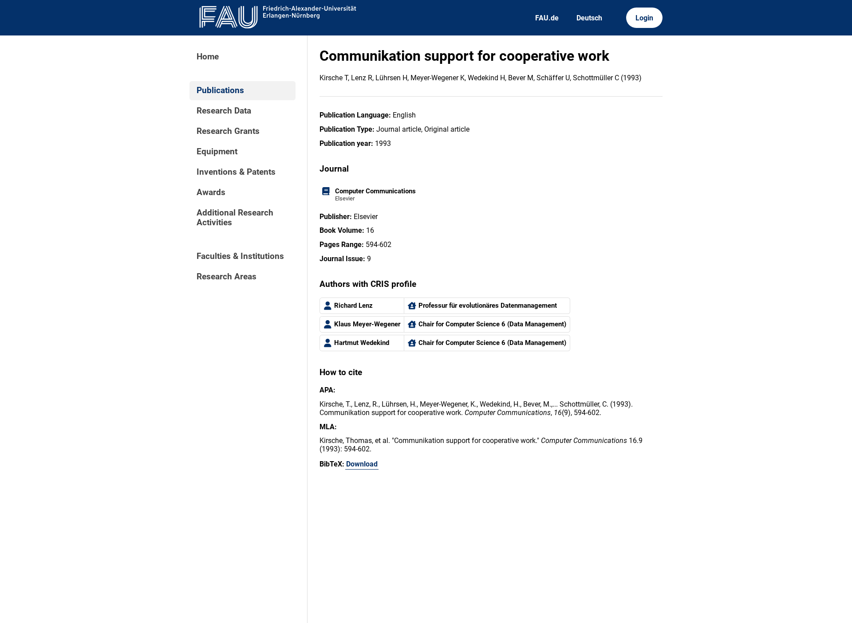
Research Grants (228, 131)
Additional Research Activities (235, 217)
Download (362, 464)
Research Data (224, 111)
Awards (211, 192)
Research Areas (226, 277)
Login (644, 18)
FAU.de (547, 18)
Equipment (217, 152)
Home (208, 57)
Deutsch (589, 18)
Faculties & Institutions (240, 256)
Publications (220, 90)
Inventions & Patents (236, 172)
